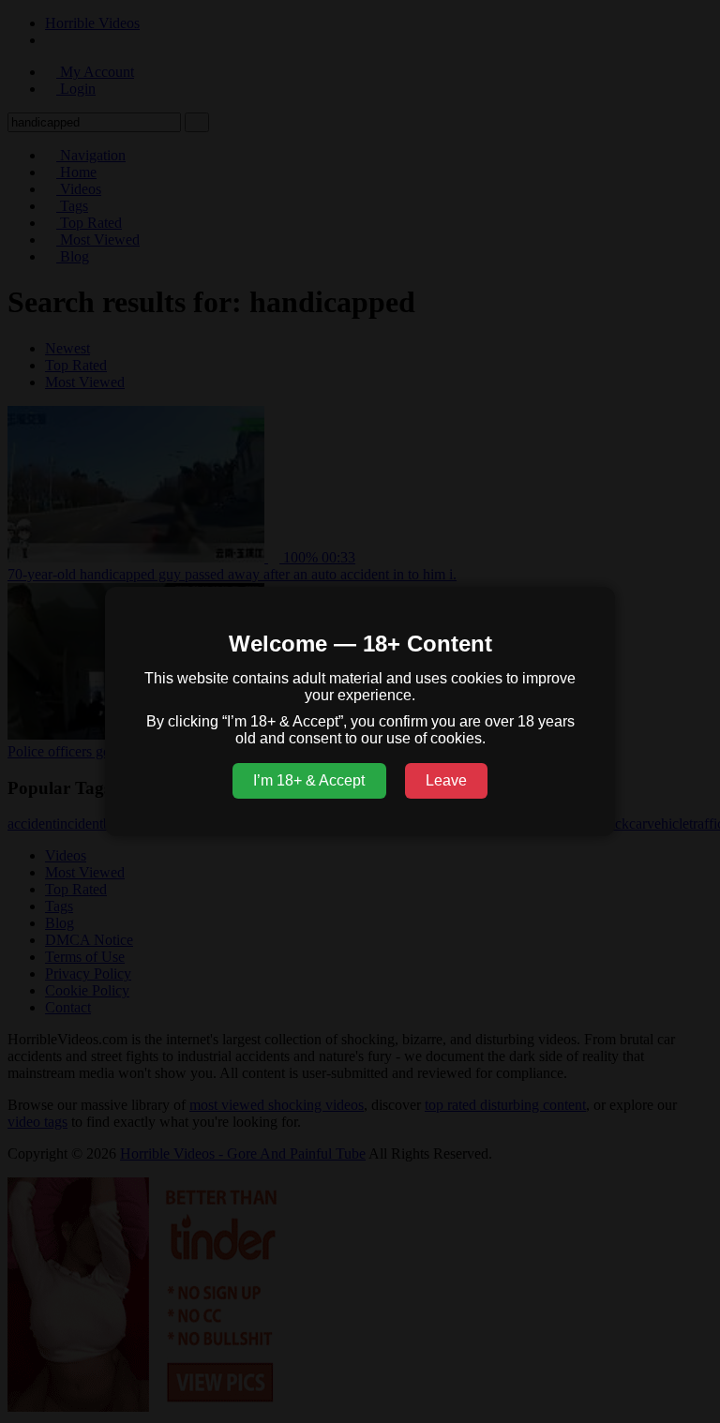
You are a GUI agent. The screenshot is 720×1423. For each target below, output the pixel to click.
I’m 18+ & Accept (309, 780)
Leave (446, 780)
